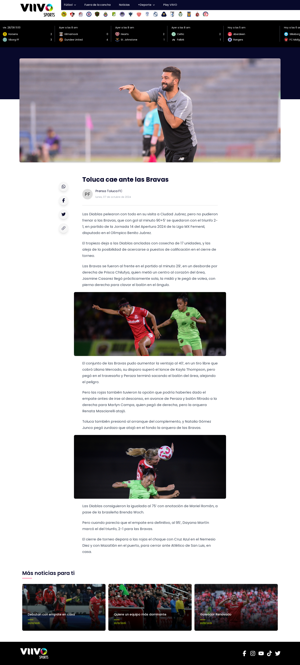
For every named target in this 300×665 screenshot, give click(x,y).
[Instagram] (253, 653)
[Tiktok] (269, 653)
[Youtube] (261, 653)
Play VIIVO (170, 5)
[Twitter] (278, 653)
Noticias (124, 5)
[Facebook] (244, 653)
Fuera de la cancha (97, 5)
